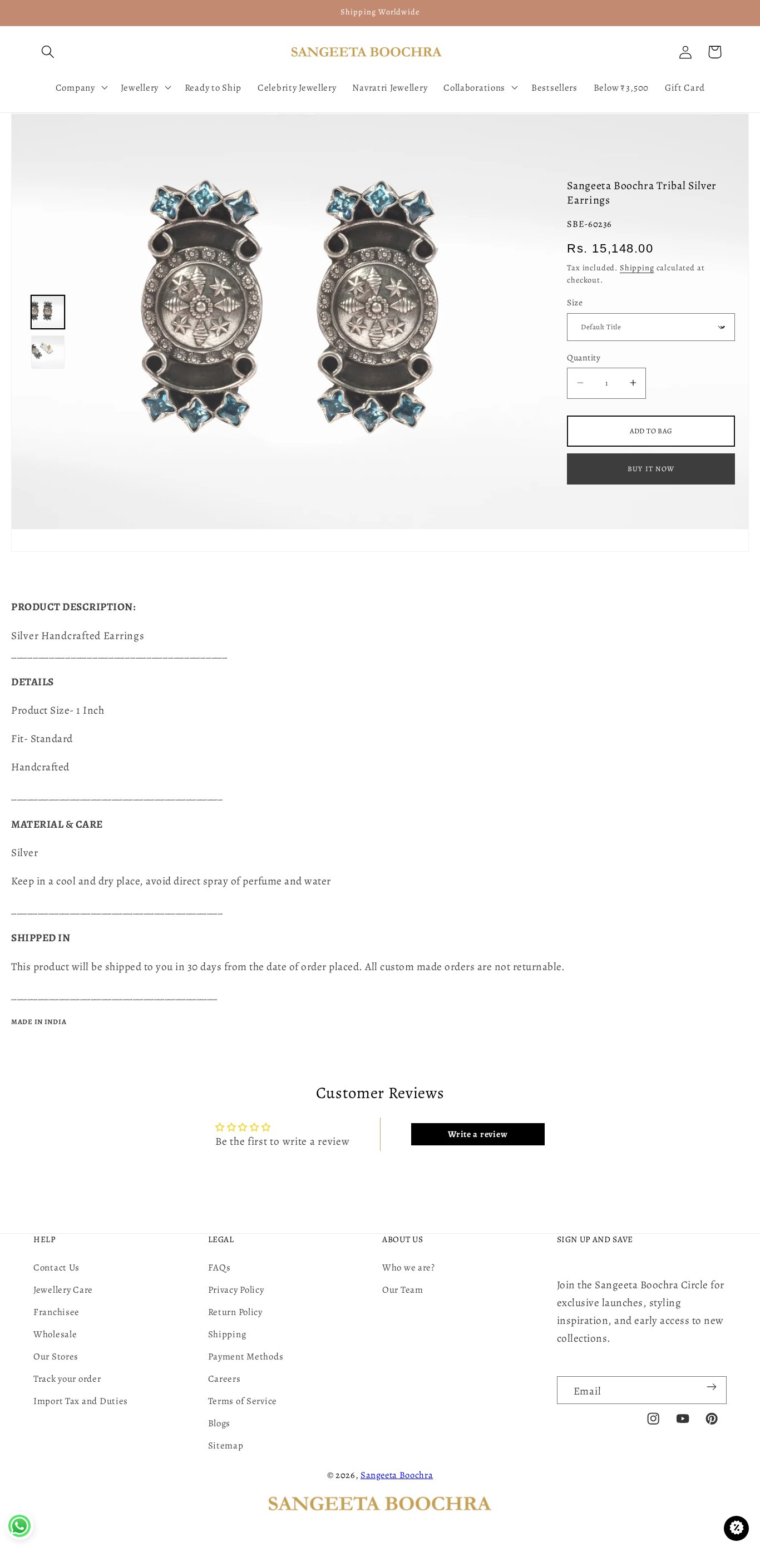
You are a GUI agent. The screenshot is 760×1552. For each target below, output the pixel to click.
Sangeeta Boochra (397, 1475)
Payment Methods (246, 1356)
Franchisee (56, 1312)
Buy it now (651, 468)
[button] (48, 52)
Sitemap (226, 1445)
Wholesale (55, 1334)
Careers (224, 1378)
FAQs (219, 1267)
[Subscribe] (711, 1386)
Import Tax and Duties (80, 1401)
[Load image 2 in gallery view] (48, 352)
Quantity (583, 357)
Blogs (219, 1423)
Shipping (637, 267)
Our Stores (55, 1356)
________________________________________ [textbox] (119, 653)
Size (575, 302)
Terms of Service (243, 1401)
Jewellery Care (63, 1289)
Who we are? (408, 1267)
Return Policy (235, 1312)
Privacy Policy (236, 1289)
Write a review (477, 1134)
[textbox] (380, 645)
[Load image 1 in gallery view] (48, 312)
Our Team (402, 1289)
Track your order (67, 1378)
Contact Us (56, 1267)
